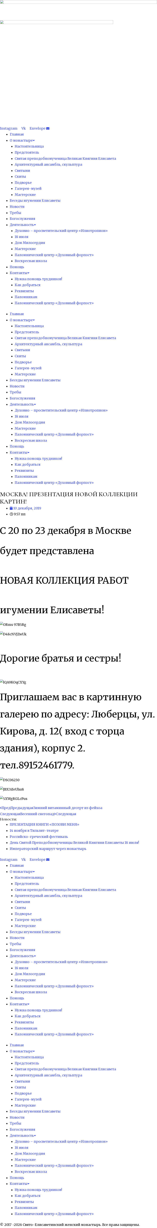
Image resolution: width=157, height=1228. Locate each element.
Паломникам (26, 297)
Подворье (23, 183)
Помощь (17, 267)
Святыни (22, 171)
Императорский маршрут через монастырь (48, 849)
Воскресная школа (31, 261)
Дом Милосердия (30, 243)
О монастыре (21, 140)
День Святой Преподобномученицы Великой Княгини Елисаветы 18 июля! (74, 843)
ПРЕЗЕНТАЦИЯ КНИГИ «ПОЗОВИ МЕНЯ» (44, 824)
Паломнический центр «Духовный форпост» (54, 255)
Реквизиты (24, 291)
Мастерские (25, 195)
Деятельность (22, 225)
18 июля (21, 237)
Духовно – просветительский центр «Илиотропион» (61, 231)
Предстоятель (27, 152)
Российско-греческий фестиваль (39, 837)
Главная (17, 134)
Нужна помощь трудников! (38, 279)
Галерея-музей (28, 188)
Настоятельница (29, 146)
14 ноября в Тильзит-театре (34, 831)
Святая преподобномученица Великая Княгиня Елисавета (65, 159)
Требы (15, 213)
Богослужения (22, 219)
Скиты (20, 176)
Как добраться (27, 285)
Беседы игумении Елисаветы (35, 200)
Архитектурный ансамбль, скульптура (48, 164)
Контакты (18, 273)
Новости (17, 207)
